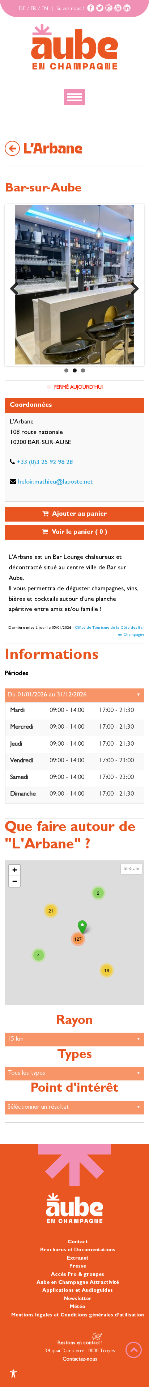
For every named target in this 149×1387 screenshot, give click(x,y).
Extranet (78, 1258)
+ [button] (14, 869)
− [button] (14, 881)
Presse (77, 1266)
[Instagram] (108, 8)
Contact (78, 1242)
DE (22, 9)
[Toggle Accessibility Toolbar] (13, 1374)
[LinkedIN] (127, 8)
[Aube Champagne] (74, 47)
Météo (77, 1307)
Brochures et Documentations (77, 1250)
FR (33, 9)
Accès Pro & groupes (77, 1274)
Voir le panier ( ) (77, 533)
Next (132, 287)
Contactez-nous (80, 1359)
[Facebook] (90, 8)
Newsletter (77, 1298)
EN (45, 9)
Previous (17, 287)
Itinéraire (131, 869)
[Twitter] (99, 8)
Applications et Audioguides (77, 1290)
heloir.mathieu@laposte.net (55, 482)
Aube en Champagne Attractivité (78, 1282)
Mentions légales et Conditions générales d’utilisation (77, 1315)
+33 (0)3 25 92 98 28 (45, 463)
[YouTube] (118, 8)
